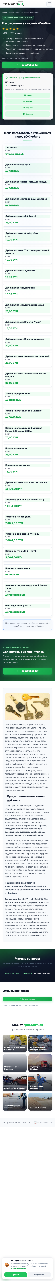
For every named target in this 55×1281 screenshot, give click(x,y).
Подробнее (39, 1275)
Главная (6, 13)
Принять (15, 1275)
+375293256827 (42, 973)
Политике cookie (18, 1268)
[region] (27, 380)
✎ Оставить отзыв (27, 999)
